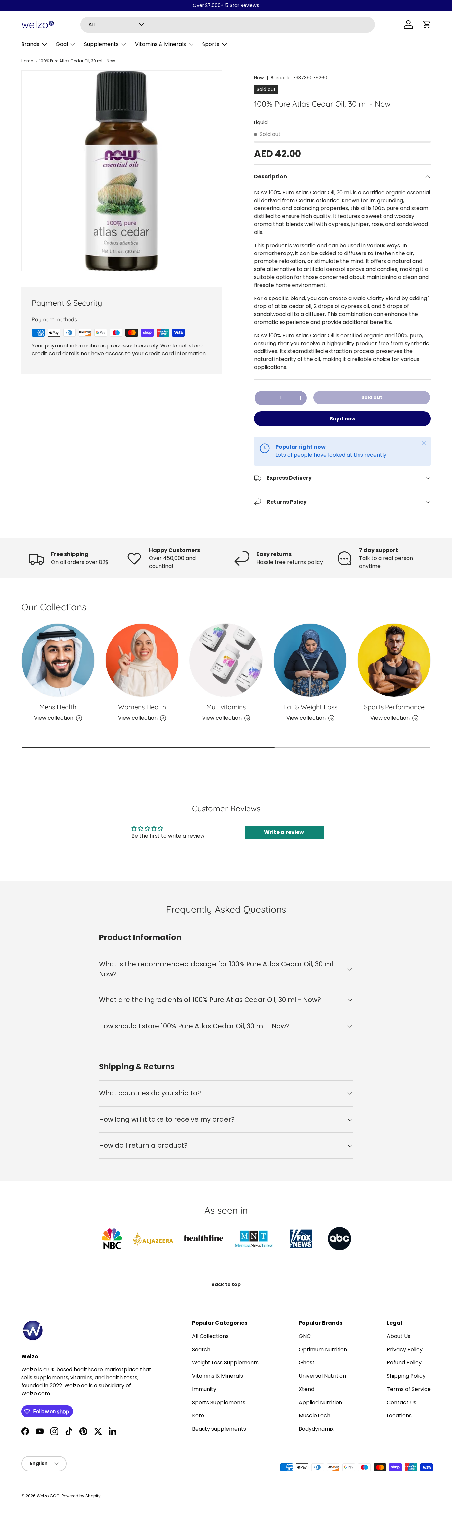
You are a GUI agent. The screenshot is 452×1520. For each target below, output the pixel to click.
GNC (305, 1336)
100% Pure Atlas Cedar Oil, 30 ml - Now (77, 61)
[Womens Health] (142, 660)
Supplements (101, 44)
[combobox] (227, 25)
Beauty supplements (219, 1429)
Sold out (371, 397)
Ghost (307, 1362)
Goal (62, 44)
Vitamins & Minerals (160, 44)
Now (259, 77)
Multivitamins (226, 707)
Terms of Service (409, 1389)
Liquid (261, 122)
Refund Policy (404, 1362)
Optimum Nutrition (323, 1349)
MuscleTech (314, 1415)
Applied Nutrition (320, 1402)
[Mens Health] (58, 660)
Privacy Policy (405, 1349)
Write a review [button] (284, 832)
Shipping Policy (406, 1376)
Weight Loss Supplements (225, 1362)
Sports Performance (394, 707)
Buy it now (342, 418)
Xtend (306, 1389)
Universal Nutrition (322, 1376)
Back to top (226, 1284)
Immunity (204, 1389)
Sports (210, 44)
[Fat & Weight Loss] (310, 660)
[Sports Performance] (394, 660)
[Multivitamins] (226, 660)
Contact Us (401, 1402)
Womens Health (142, 707)
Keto (198, 1415)
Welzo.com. (36, 1393)
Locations (399, 1415)
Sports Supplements (218, 1402)
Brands (30, 44)
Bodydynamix (316, 1429)
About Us (398, 1336)
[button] (427, 24)
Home (27, 61)
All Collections (210, 1336)
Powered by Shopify (81, 1495)
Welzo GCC (48, 1495)
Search (201, 1349)
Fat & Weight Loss (310, 707)
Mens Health (57, 707)
